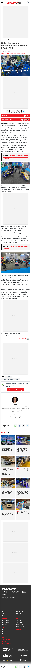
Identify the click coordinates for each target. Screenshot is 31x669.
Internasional (19, 611)
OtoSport (18, 603)
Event (18, 53)
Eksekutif (4, 615)
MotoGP (18, 607)
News (8, 53)
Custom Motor (5, 622)
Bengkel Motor (20, 626)
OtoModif (4, 618)
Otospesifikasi (6, 627)
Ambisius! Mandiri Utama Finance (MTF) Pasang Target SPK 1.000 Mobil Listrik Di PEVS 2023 (15, 157)
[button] (8, 75)
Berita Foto (9, 40)
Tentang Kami (6, 639)
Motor (11, 53)
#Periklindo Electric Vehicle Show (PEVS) (10, 379)
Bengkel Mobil (19, 624)
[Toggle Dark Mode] (28, 2)
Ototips (18, 618)
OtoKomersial (20, 629)
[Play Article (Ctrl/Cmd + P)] (22, 120)
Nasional (18, 613)
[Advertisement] (15, 22)
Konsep (4, 609)
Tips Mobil (19, 620)
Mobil (15, 53)
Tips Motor (19, 622)
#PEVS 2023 (8, 376)
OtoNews (22, 53)
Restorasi (4, 624)
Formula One (19, 605)
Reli (17, 609)
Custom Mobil (5, 620)
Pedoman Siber (6, 643)
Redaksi (4, 641)
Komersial (4, 634)
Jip (3, 613)
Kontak (4, 637)
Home (2, 40)
